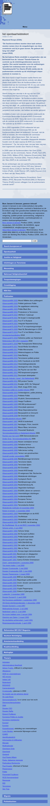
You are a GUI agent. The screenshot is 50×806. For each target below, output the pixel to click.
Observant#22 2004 (10, 505)
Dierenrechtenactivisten (11, 702)
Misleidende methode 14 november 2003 (18, 508)
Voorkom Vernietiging (13, 636)
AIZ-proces (6, 677)
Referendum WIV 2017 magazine (15, 341)
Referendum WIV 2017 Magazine (17, 630)
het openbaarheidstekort (15, 34)
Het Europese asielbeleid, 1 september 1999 (19, 600)
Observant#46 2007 (10, 424)
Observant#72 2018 (10, 338)
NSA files (7, 291)
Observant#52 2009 (10, 404)
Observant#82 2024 (10, 306)
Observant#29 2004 (10, 485)
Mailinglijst (8, 652)
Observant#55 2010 (10, 396)
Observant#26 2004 (10, 493)
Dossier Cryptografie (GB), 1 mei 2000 (17, 571)
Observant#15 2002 (10, 537)
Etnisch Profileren (9, 714)
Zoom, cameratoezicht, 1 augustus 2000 (17, 563)
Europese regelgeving (10, 720)
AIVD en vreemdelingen (11, 674)
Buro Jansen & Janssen (11, 223)
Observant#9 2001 (9, 554)
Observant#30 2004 (10, 482)
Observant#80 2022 (10, 312)
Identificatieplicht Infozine (12, 419)
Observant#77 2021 (10, 321)
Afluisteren (6, 671)
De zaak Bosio (7, 697)
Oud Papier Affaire (9, 757)
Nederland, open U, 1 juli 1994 (14, 612)
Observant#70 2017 (10, 347)
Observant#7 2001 (9, 560)
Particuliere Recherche (11, 763)
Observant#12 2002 (10, 545)
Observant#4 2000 (9, 583)
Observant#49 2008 (10, 413)
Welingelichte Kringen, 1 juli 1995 (15, 609)
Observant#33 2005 (10, 473)
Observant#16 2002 (10, 534)
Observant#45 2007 (10, 427)
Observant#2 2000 (9, 588)
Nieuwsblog (9, 268)
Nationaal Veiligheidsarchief (15, 274)
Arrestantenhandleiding (11, 335)
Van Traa (5, 789)
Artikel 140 (6, 680)
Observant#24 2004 (10, 499)
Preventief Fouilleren (10, 774)
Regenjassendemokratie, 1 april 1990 (16, 623)
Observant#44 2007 (10, 430)
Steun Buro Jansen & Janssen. (14, 230)
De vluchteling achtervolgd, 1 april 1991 (17, 620)
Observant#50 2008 (10, 410)
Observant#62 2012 (10, 370)
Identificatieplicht (8, 737)
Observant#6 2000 (9, 577)
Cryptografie (7, 691)
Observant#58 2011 (10, 384)
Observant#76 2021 (10, 324)
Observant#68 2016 (10, 352)
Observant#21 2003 (10, 514)
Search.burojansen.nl (13, 246)
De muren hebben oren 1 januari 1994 (17, 614)
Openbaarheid (10, 252)
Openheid (6, 752)
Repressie (6, 780)
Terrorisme (6, 786)
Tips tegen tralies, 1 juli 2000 (13, 565)
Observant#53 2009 (10, 401)
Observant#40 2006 (10, 450)
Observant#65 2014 (10, 361)
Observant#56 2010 (10, 393)
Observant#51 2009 (10, 407)
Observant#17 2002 (10, 531)
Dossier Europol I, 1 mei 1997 (13, 606)
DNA (4, 705)
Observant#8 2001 (9, 557)
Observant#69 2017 (10, 350)
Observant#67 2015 (10, 355)
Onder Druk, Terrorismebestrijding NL (16, 439)
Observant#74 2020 (10, 329)
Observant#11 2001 (10, 548)
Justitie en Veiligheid (12, 257)
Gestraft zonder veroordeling (13, 456)
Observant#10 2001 (10, 551)
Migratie (5, 743)
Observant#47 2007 (10, 421)
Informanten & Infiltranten (12, 740)
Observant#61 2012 (10, 372)
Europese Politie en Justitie (12, 717)
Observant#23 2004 (10, 502)
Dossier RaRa (7, 711)
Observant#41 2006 (10, 447)
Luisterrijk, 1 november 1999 (13, 594)
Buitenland (6, 682)
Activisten (6, 662)
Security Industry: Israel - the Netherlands (18, 378)
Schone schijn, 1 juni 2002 (12, 528)
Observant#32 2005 (10, 476)
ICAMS (5, 734)
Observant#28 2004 (10, 488)
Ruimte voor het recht (10, 436)
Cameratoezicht (8, 688)
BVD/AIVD (6, 685)
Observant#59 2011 (10, 381)
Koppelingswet (8, 728)
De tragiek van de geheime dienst (15, 694)
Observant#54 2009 (10, 398)
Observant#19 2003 (10, 519)
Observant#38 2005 (10, 459)
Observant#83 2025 (10, 303)
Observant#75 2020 (10, 326)
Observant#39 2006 (10, 453)
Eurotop (5, 726)
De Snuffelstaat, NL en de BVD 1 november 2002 (21, 525)
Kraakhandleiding (11, 647)
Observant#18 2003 (10, 522)
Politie (4, 772)
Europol (5, 723)
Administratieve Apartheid (12, 665)
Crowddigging (10, 285)
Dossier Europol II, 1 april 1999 (14, 597)
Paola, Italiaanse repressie (12, 760)
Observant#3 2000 (9, 586)
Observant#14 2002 (10, 540)
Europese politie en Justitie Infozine (16, 390)
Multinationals (7, 746)
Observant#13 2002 (10, 542)
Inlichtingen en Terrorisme (15, 263)
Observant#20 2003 (10, 516)
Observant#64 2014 (10, 364)
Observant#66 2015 (10, 358)
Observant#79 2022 (10, 315)
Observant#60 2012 (10, 375)
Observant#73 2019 (10, 332)
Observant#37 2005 (10, 462)
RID (3, 783)
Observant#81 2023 (10, 309)
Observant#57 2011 (10, 387)
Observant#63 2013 (10, 367)
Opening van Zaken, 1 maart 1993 (15, 617)
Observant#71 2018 (10, 344)
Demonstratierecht (9, 700)
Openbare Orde (8, 749)
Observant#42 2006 (10, 444)
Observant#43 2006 (10, 442)
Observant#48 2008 (10, 416)
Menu (25, 27)
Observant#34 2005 (10, 470)
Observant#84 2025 (10, 300)
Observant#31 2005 (10, 479)
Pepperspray (7, 769)
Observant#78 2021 (10, 318)
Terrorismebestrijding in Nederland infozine (18, 433)
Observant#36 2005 (10, 465)
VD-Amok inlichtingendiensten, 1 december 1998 (21, 603)
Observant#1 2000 (9, 591)
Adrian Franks (7, 668)
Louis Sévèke (7, 731)
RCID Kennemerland (10, 777)
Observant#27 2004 (10, 491)
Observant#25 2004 (10, 496)
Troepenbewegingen (12, 279)
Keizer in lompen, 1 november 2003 (16, 511)
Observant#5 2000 (9, 580)
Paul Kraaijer (7, 766)
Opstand (5, 754)
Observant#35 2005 (10, 468)
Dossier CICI (7, 708)
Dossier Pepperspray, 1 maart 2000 (16, 574)
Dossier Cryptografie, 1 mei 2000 (15, 568)
